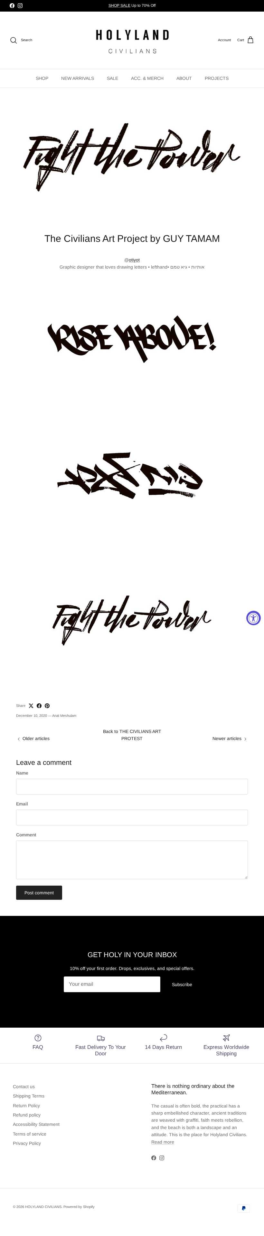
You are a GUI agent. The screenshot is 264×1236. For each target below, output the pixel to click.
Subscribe (182, 984)
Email (22, 803)
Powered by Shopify (79, 1207)
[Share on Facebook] (39, 705)
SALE (112, 78)
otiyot (134, 259)
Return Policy (26, 1105)
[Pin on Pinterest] (47, 705)
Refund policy (27, 1114)
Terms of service (29, 1133)
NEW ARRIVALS (77, 78)
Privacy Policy (27, 1143)
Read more (162, 1142)
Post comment (39, 892)
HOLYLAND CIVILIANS (43, 1207)
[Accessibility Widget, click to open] (253, 618)
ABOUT (184, 78)
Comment (26, 834)
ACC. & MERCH (147, 78)
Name (22, 772)
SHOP (42, 78)
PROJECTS (217, 78)
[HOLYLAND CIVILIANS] (132, 40)
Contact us (24, 1086)
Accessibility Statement (36, 1124)
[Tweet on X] (31, 705)
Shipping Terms (28, 1095)
